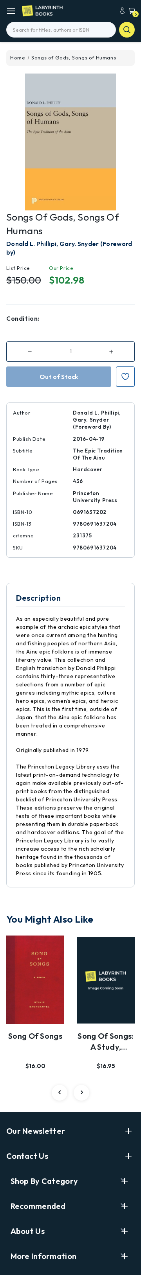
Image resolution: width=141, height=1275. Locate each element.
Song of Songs (35, 1036)
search (127, 30)
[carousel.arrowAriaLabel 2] (59, 1093)
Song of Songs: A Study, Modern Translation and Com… (106, 1042)
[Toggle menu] (11, 11)
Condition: (23, 318)
